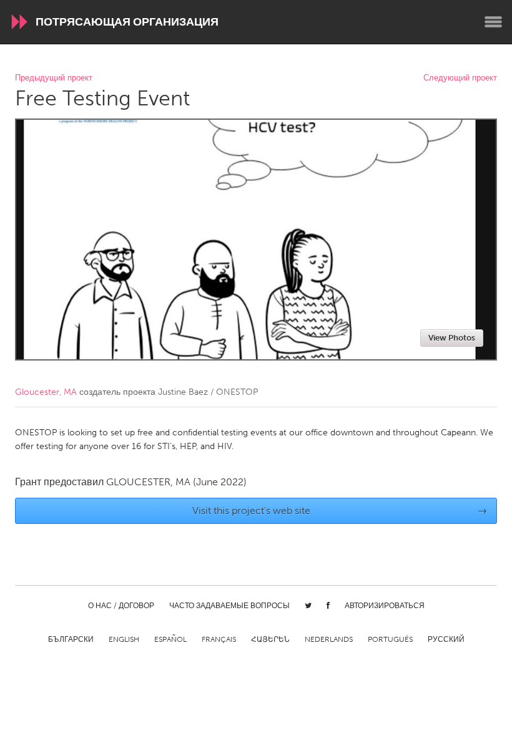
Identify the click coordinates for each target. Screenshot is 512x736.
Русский (446, 639)
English (124, 639)
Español (170, 639)
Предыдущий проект (53, 78)
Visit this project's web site (340, 510)
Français (219, 639)
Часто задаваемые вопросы (229, 605)
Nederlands (329, 639)
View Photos (451, 337)
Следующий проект (460, 78)
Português (390, 639)
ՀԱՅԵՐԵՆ (270, 639)
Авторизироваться (385, 605)
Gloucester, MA (46, 392)
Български (71, 639)
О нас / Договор (121, 605)
